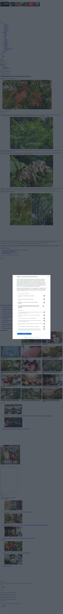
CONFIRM (24, 333)
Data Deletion (26, 337)
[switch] (43, 295)
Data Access (31, 337)
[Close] (48, 277)
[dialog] (31, 307)
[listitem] (31, 293)
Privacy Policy (37, 337)
